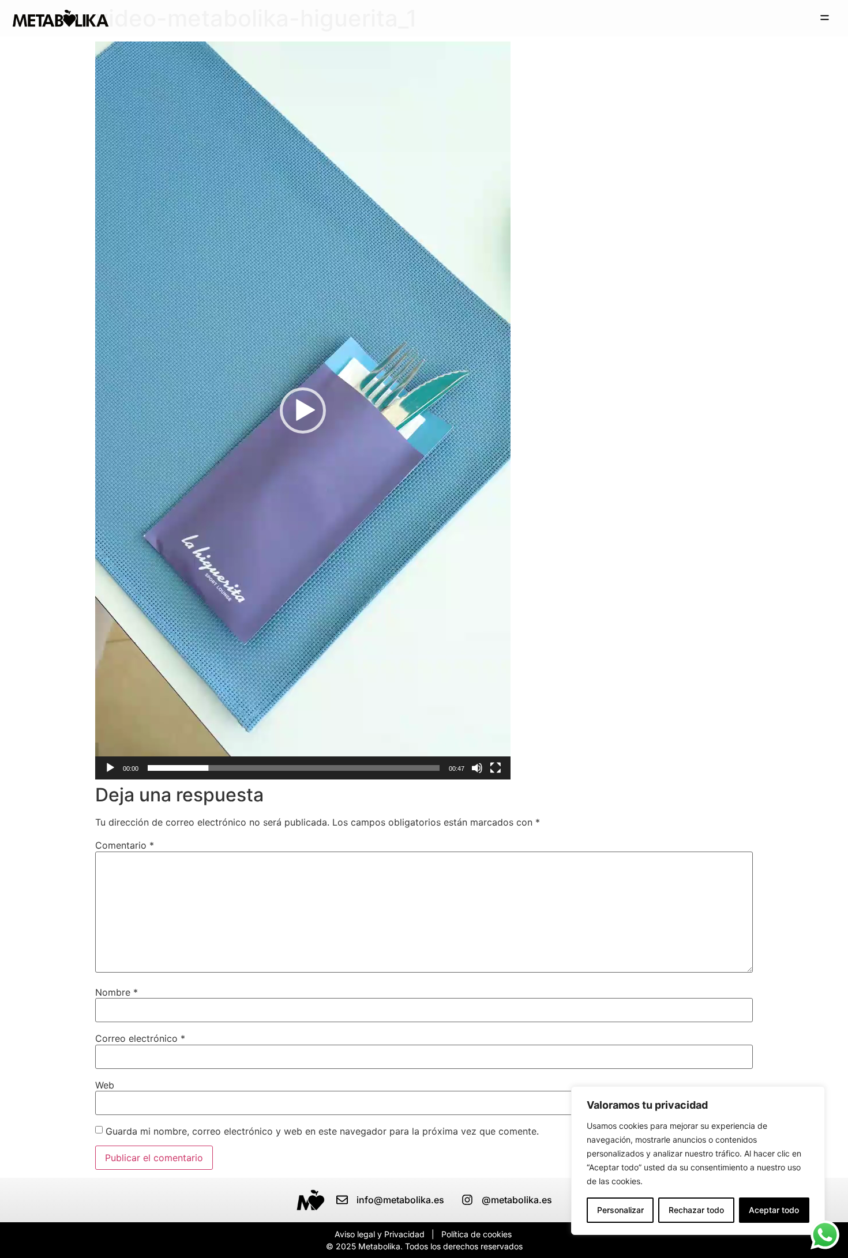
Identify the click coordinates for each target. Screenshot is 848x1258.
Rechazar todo (696, 1210)
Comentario (124, 845)
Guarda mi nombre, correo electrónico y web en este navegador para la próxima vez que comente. (322, 1131)
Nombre (116, 992)
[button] (824, 18)
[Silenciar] (477, 768)
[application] (303, 410)
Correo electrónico (140, 1038)
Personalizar (620, 1210)
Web (104, 1085)
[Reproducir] (110, 768)
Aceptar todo (774, 1210)
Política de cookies (476, 1234)
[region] (698, 1160)
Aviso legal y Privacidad (380, 1234)
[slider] (294, 768)
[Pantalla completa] (495, 768)
